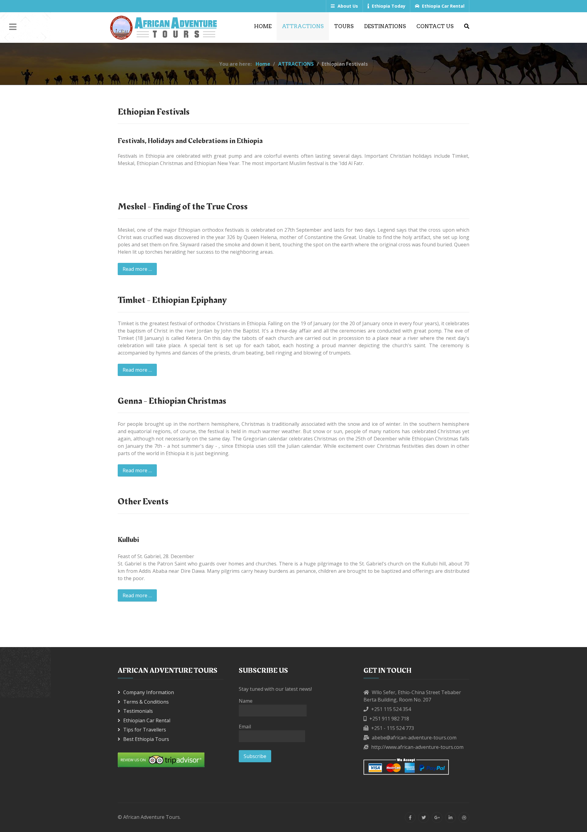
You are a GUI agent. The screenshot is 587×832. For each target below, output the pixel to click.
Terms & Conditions (146, 701)
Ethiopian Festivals (154, 112)
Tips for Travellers (144, 729)
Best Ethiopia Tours (146, 739)
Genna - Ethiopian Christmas (172, 401)
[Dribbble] (464, 817)
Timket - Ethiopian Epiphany (172, 300)
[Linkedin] (450, 817)
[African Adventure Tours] (163, 27)
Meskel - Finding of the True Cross (183, 207)
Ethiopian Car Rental (146, 720)
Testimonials (138, 711)
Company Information (148, 692)
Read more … (137, 269)
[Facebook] (410, 817)
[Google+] (437, 817)
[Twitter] (423, 817)
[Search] (466, 26)
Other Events (143, 502)
